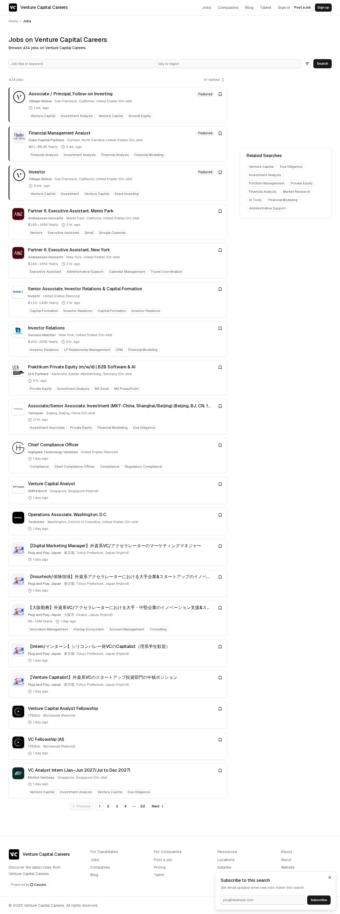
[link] (118, 104)
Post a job (302, 7)
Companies (100, 867)
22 (142, 806)
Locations (226, 859)
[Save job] (220, 94)
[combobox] (81, 63)
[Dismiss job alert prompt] (330, 877)
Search (322, 63)
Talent (159, 874)
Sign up (323, 7)
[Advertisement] (285, 109)
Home (13, 21)
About (286, 859)
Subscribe (319, 900)
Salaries (224, 867)
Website (288, 867)
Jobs (94, 859)
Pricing (160, 867)
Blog (94, 874)
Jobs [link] (27, 21)
